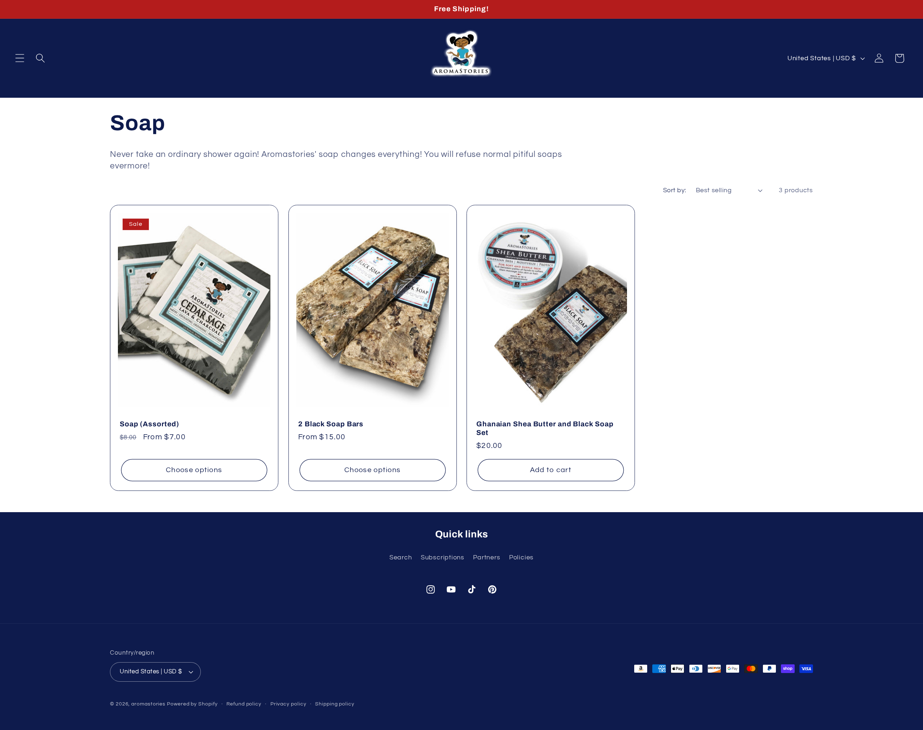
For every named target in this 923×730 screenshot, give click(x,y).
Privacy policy (288, 704)
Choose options (194, 470)
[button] (19, 58)
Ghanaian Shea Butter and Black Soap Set (545, 428)
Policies (521, 557)
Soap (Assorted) (149, 424)
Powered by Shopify (192, 704)
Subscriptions (442, 557)
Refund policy (243, 704)
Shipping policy (334, 704)
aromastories (148, 704)
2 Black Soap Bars (330, 424)
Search (400, 557)
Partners (486, 557)
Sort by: (674, 190)
